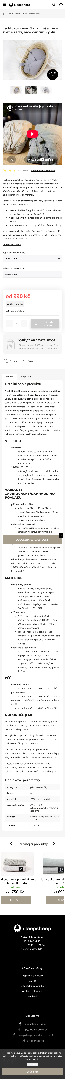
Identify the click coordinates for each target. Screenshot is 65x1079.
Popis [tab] (9, 376)
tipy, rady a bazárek (35, 1029)
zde (37, 1059)
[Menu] (4, 4)
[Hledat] (53, 4)
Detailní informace (12, 244)
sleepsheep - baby (36, 1023)
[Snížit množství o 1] (9, 323)
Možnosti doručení (19, 311)
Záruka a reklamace (32, 991)
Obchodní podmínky (32, 985)
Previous (11, 843)
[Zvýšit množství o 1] (24, 323)
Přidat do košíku (47, 324)
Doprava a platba (32, 975)
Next (54, 843)
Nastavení (32, 1064)
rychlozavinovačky (38, 787)
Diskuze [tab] (26, 376)
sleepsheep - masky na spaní (35, 1035)
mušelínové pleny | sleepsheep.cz (39, 757)
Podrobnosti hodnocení (43, 170)
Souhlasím (32, 1071)
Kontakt (32, 996)
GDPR (32, 980)
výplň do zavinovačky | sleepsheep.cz (37, 771)
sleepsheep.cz (35, 1040)
